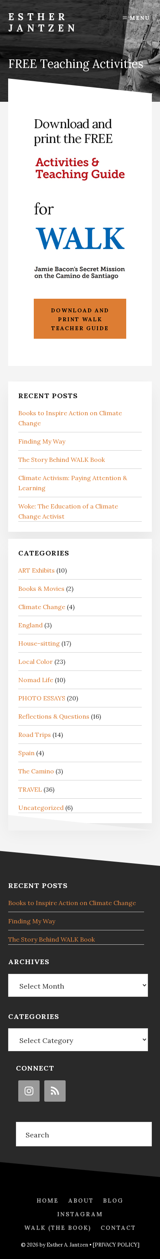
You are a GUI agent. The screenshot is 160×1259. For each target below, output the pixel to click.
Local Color (35, 661)
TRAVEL (30, 789)
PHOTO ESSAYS (41, 698)
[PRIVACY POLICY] (116, 1245)
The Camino (36, 771)
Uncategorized (41, 807)
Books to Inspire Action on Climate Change (72, 903)
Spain (26, 753)
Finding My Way (41, 441)
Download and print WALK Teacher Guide (80, 319)
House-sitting (39, 643)
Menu (140, 17)
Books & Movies (41, 588)
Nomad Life (35, 680)
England (30, 625)
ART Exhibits (36, 570)
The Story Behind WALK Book (61, 459)
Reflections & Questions (53, 716)
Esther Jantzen (43, 22)
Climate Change (41, 607)
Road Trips (34, 734)
